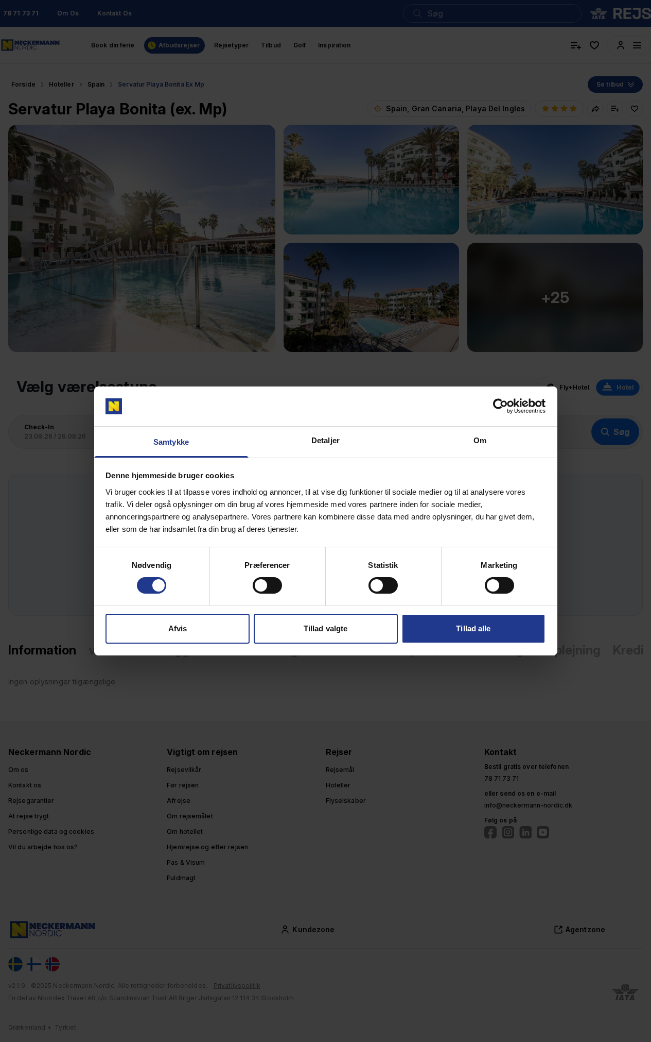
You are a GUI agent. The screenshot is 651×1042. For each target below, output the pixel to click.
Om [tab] (479, 440)
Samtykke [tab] (171, 442)
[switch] (267, 585)
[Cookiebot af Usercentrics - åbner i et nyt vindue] (500, 406)
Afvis (177, 628)
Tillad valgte (325, 628)
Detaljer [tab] (325, 440)
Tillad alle (473, 628)
